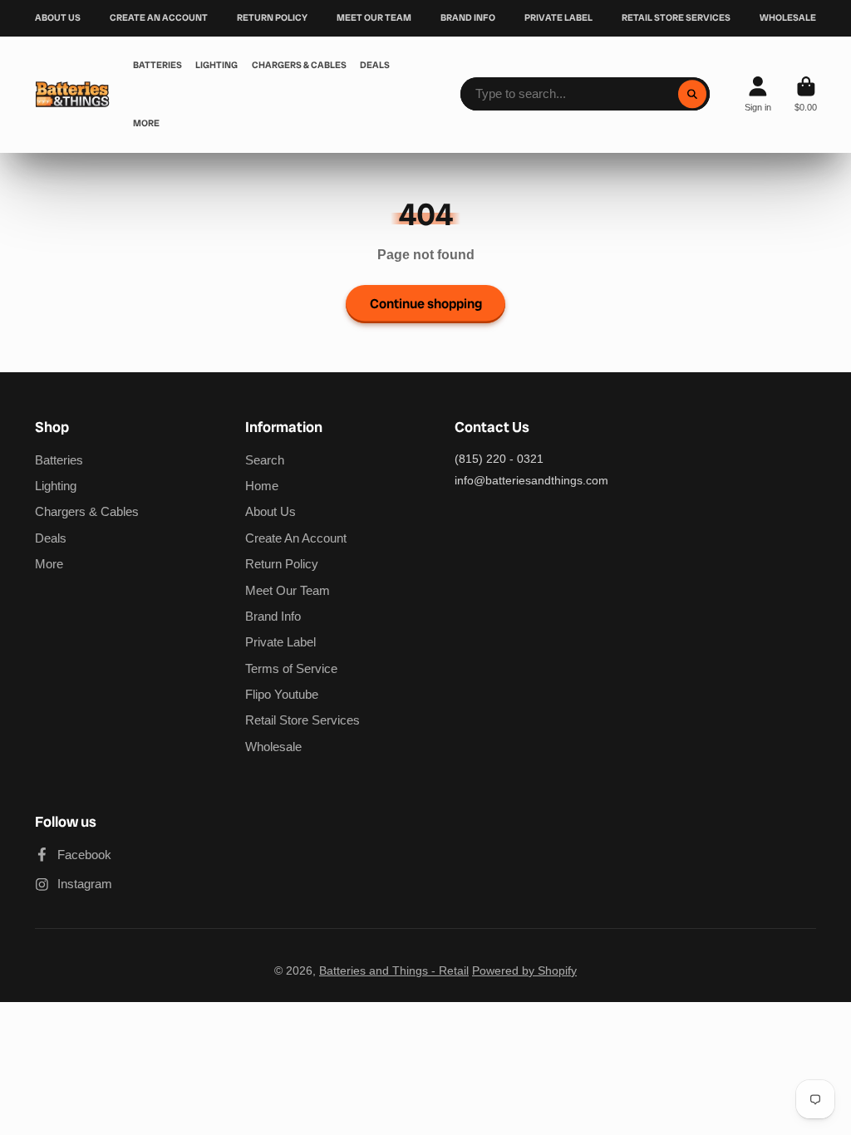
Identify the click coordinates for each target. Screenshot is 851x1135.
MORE (146, 123)
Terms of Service (291, 668)
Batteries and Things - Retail (394, 970)
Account (758, 94)
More (49, 564)
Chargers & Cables (87, 511)
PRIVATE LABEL (558, 17)
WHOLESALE (788, 17)
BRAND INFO (467, 17)
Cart (805, 94)
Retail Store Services (302, 720)
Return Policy (281, 564)
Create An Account (296, 538)
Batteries (59, 460)
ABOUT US (58, 17)
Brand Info (273, 616)
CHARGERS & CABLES (299, 65)
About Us (270, 511)
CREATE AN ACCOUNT (159, 17)
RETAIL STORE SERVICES (676, 17)
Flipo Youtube (281, 694)
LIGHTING (216, 65)
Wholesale (273, 746)
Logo (72, 94)
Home (261, 486)
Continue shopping (426, 303)
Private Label (280, 642)
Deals (50, 538)
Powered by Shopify (524, 970)
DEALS (375, 65)
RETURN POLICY (272, 17)
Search (264, 460)
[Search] (692, 94)
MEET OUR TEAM (374, 17)
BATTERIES (157, 65)
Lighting (55, 486)
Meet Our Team (287, 590)
